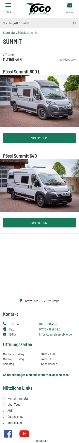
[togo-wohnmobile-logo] (39, 9)
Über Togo (13, 404)
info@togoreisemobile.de (55, 334)
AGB (10, 410)
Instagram (41, 440)
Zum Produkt (39, 138)
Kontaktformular (17, 398)
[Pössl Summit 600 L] (39, 101)
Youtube (24, 434)
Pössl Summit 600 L (21, 71)
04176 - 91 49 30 (48, 324)
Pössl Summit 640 (20, 156)
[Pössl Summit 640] (39, 185)
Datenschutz (15, 416)
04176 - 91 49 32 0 (49, 329)
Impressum (14, 422)
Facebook (8, 434)
